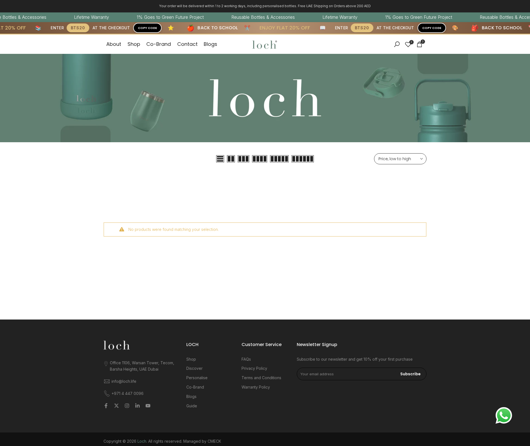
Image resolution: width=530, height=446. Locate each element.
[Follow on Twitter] (116, 405)
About (113, 44)
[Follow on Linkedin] (137, 405)
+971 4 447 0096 (128, 393)
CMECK (214, 441)
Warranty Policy (256, 387)
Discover (194, 368)
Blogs (210, 44)
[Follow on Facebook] (106, 405)
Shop (134, 44)
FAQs (246, 359)
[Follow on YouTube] (147, 405)
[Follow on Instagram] (126, 405)
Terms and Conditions (261, 377)
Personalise (197, 377)
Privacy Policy (254, 368)
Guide (191, 405)
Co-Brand (158, 44)
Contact (187, 44)
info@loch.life (124, 381)
